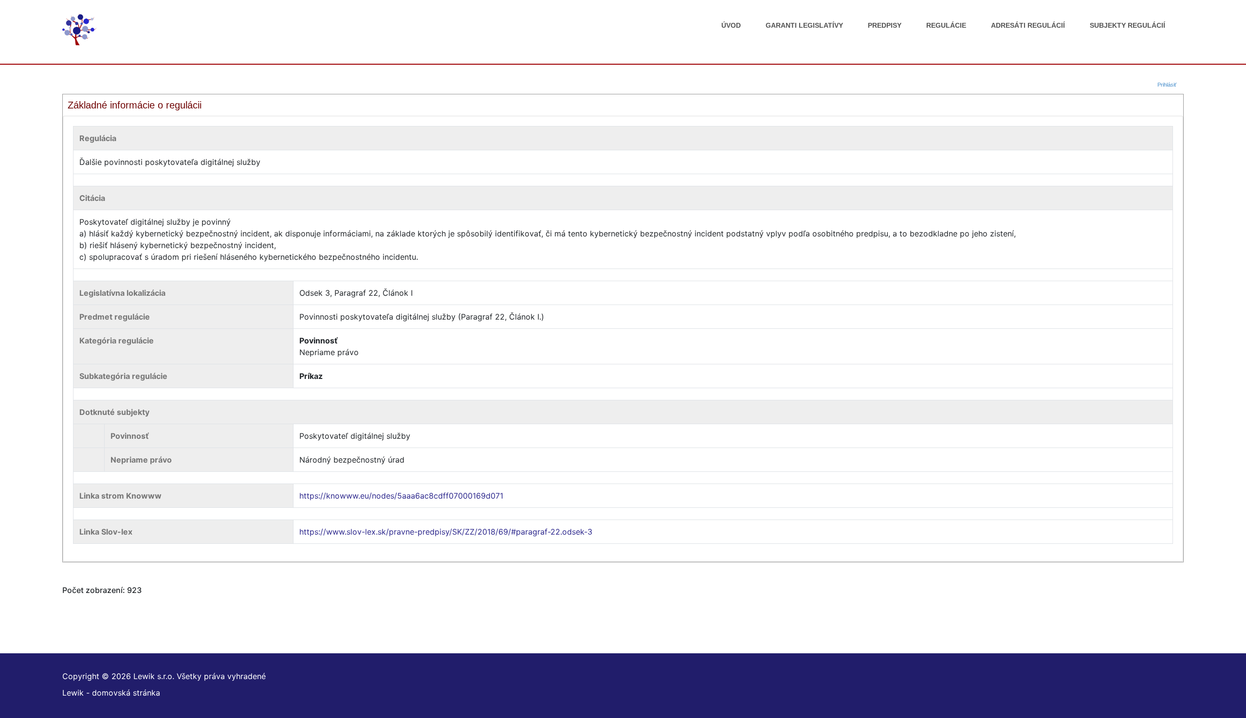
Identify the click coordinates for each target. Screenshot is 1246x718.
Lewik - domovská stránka (111, 693)
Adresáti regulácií (1028, 25)
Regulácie (946, 25)
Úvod (731, 25)
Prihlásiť (1166, 85)
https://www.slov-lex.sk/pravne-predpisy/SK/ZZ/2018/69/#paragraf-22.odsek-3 (445, 532)
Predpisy (884, 25)
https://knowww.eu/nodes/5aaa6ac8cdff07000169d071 (401, 496)
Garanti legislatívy (804, 25)
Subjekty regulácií (1127, 25)
